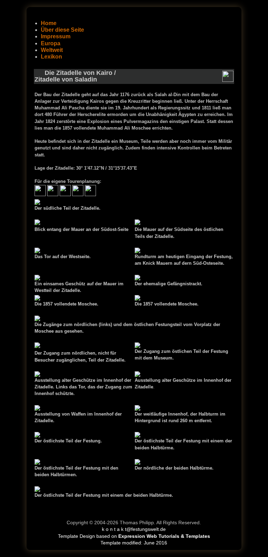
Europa (50, 43)
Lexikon (51, 57)
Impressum (55, 36)
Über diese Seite (62, 30)
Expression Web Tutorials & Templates (164, 536)
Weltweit (52, 50)
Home (49, 23)
